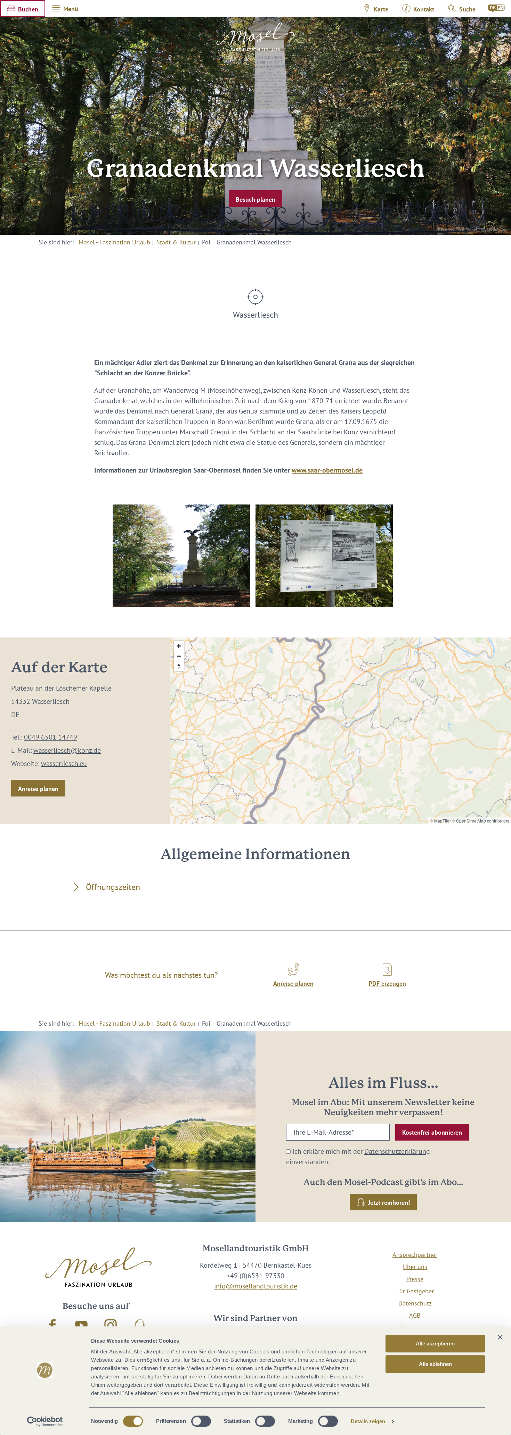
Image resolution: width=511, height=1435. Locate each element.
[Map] (340, 730)
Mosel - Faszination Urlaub (114, 242)
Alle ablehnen (435, 1364)
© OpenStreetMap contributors (480, 821)
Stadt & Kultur (176, 242)
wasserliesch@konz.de (67, 750)
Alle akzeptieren (435, 1343)
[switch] (201, 1421)
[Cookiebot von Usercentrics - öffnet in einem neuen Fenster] (45, 1421)
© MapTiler (440, 821)
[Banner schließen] (500, 1337)
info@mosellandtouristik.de (255, 1286)
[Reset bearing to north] (179, 666)
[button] (22, 8)
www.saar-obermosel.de (327, 470)
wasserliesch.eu (64, 763)
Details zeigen (368, 1421)
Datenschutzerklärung (397, 1151)
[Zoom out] (179, 656)
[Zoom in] (179, 646)
